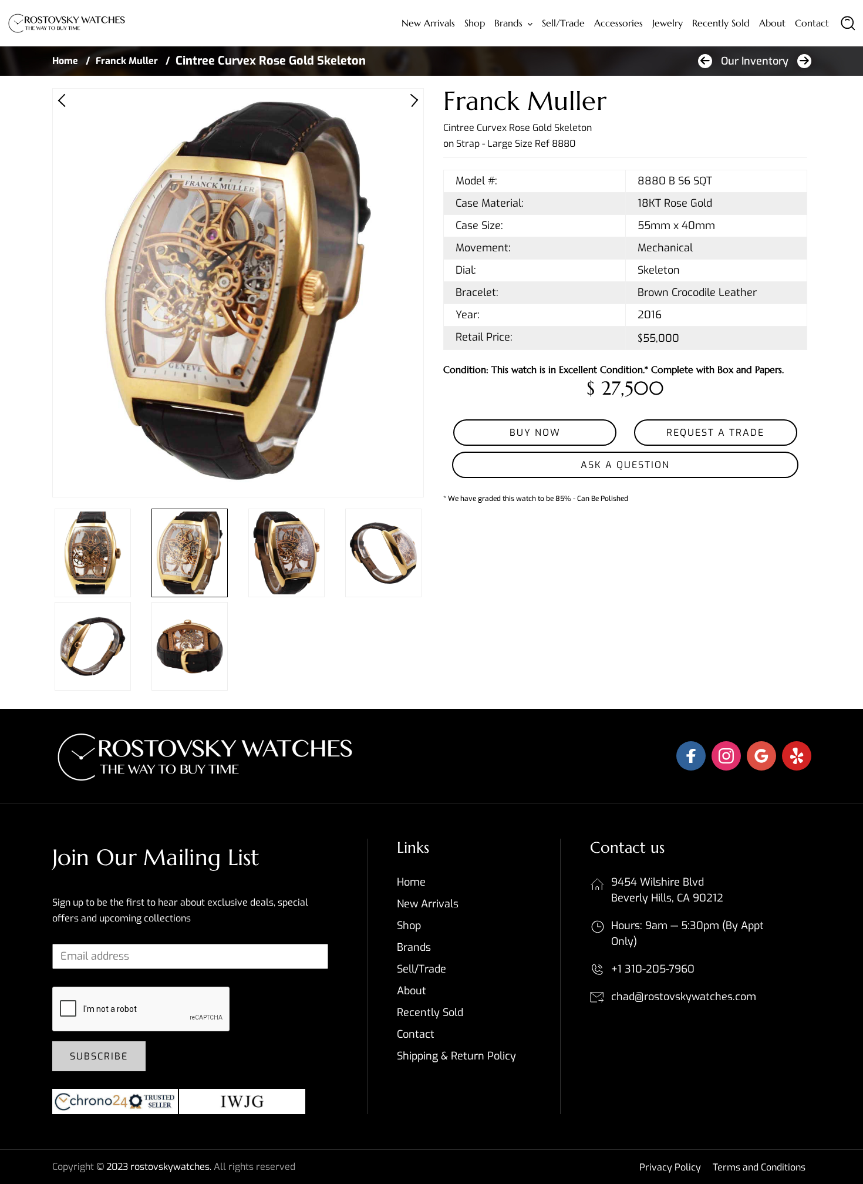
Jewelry (667, 23)
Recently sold (721, 23)
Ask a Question (625, 465)
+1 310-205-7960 (653, 969)
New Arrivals (428, 23)
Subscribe (99, 1056)
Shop (474, 23)
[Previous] (64, 100)
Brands (508, 23)
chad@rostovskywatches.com (683, 997)
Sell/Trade (563, 23)
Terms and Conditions (759, 1167)
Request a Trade (715, 432)
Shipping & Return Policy (456, 1056)
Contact (812, 23)
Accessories (618, 23)
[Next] (411, 100)
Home (65, 61)
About (772, 23)
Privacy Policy (670, 1167)
